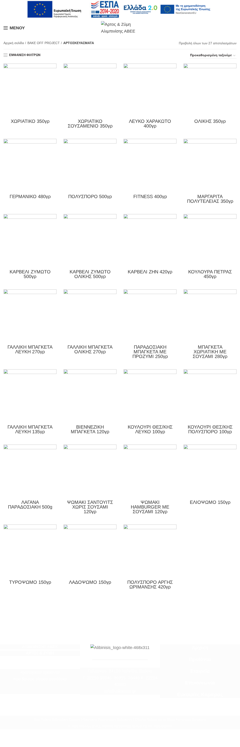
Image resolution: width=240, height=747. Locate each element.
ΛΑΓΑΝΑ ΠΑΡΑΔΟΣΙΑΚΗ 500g (30, 504)
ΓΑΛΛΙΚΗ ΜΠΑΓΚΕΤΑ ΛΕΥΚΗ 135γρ (30, 429)
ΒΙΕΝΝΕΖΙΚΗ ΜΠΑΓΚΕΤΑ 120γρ (90, 429)
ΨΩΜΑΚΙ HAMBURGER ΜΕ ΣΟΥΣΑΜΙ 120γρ (150, 507)
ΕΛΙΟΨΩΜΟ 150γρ (210, 502)
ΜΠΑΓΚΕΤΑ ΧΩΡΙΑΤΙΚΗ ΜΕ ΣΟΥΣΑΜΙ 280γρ (210, 352)
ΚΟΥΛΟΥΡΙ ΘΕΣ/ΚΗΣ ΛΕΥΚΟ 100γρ (150, 429)
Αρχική (200, 647)
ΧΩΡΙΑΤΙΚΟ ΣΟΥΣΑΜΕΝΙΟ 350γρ (90, 123)
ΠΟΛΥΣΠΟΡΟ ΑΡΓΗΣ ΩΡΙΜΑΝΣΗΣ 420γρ (150, 584)
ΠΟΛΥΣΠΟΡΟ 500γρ (90, 196)
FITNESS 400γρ (150, 196)
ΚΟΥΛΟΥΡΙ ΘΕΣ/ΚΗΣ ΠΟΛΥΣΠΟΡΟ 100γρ (210, 429)
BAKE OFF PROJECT (43, 43)
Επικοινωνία (200, 683)
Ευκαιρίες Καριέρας (200, 694)
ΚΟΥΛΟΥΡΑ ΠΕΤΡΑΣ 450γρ (210, 274)
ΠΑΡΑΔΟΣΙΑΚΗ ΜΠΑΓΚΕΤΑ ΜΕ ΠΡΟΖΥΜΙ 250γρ (150, 352)
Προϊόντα (200, 659)
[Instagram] (43, 690)
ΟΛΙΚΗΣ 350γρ (210, 121)
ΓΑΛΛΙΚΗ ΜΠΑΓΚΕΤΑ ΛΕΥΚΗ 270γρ (30, 349)
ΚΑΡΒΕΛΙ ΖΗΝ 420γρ (150, 271)
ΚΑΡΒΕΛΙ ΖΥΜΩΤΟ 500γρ (30, 274)
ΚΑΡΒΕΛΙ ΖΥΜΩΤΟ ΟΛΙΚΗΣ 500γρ (90, 274)
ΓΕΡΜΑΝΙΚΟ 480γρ (30, 196)
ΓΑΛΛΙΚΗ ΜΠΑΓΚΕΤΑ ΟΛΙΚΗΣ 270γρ (90, 349)
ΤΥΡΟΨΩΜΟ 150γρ (30, 582)
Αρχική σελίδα (14, 43)
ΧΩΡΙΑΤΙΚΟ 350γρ (30, 121)
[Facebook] (37, 690)
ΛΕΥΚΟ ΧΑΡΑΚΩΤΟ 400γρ (150, 123)
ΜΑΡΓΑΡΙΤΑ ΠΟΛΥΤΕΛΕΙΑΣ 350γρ (210, 199)
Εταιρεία (200, 671)
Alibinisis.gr (87, 726)
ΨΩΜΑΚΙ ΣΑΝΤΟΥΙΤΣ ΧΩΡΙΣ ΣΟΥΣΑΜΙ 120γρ (90, 507)
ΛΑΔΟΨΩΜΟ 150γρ (90, 582)
